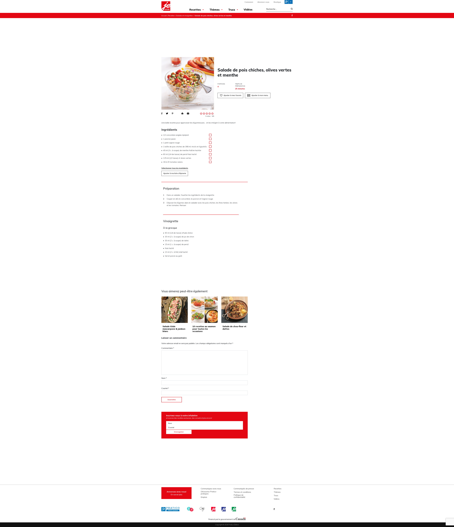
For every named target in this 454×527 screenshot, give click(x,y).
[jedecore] (223, 509)
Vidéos (248, 9)
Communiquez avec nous (211, 489)
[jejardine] (234, 509)
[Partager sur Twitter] (167, 113)
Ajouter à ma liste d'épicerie (174, 173)
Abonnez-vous (263, 2)
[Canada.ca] (241, 518)
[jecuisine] (213, 509)
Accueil (164, 16)
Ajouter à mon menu (259, 95)
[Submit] (291, 9)
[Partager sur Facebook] (161, 113)
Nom (164, 378)
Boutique (277, 2)
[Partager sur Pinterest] (172, 113)
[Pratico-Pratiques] (171, 509)
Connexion (249, 2)
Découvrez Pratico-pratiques (209, 493)
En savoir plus (176, 493)
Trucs (231, 9)
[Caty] (203, 509)
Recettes (195, 9)
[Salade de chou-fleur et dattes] (234, 310)
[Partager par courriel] (188, 113)
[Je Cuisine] (171, 6)
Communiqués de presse (244, 489)
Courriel (165, 388)
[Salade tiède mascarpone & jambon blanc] (174, 310)
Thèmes (215, 9)
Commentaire (167, 348)
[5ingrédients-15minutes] (190, 509)
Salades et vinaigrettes (184, 16)
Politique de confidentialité (239, 496)
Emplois (204, 497)
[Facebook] (292, 15)
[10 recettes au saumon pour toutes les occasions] (204, 310)
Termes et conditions (242, 492)
